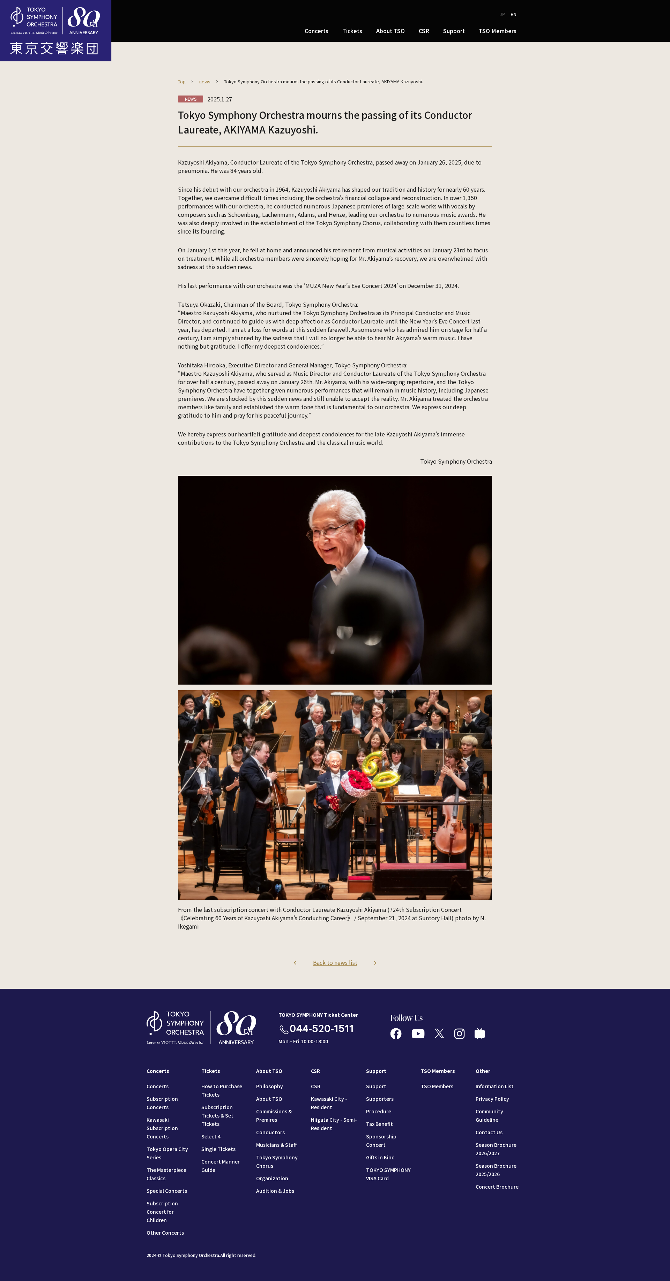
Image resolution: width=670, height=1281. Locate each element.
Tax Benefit (379, 1123)
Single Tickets (218, 1148)
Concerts (158, 1086)
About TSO (269, 1098)
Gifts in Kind (380, 1157)
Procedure (378, 1111)
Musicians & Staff (276, 1144)
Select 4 (211, 1136)
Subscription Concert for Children (162, 1211)
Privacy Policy (492, 1098)
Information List (495, 1086)
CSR (315, 1086)
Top (182, 81)
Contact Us (489, 1132)
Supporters (380, 1098)
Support (376, 1086)
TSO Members (437, 1086)
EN (513, 14)
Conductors (270, 1132)
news (204, 81)
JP (502, 14)
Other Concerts (165, 1232)
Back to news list (335, 962)
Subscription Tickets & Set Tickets (217, 1115)
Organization (272, 1178)
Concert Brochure (497, 1186)
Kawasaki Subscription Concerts (162, 1128)
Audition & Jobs (275, 1190)
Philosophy (269, 1086)
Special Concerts (167, 1190)
